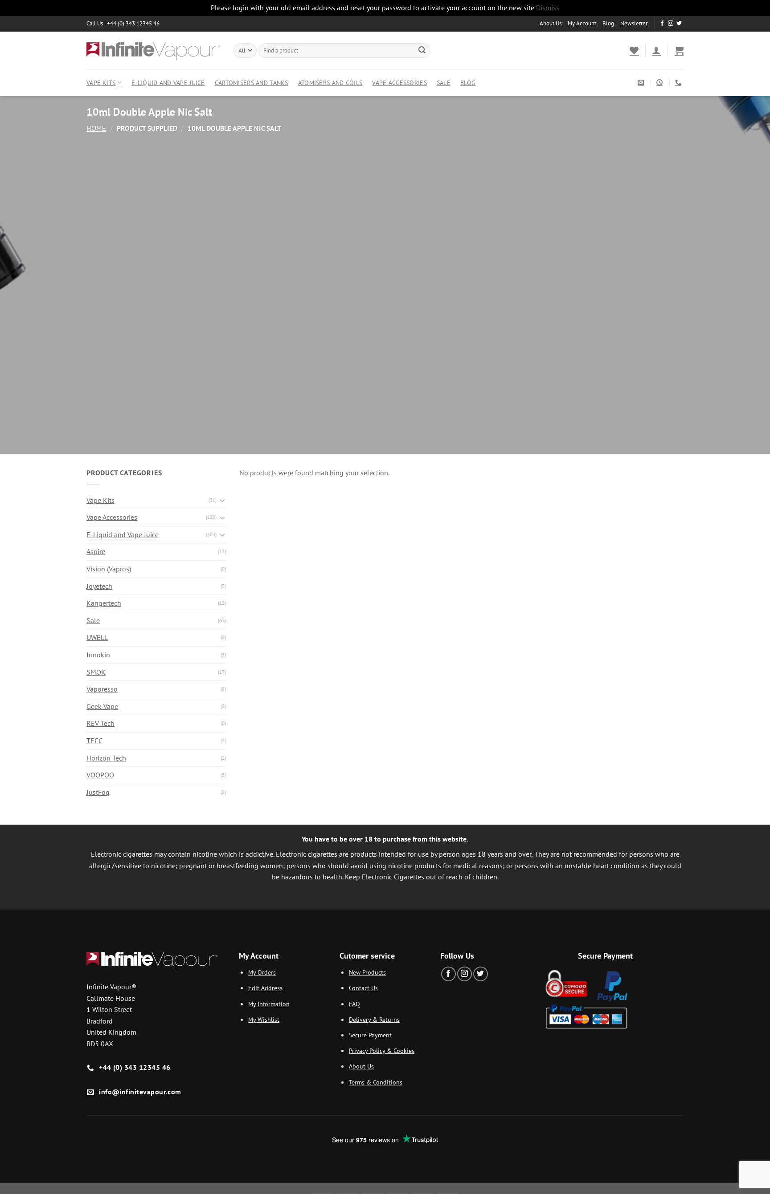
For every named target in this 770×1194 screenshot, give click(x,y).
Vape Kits (101, 82)
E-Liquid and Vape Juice (168, 82)
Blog (608, 23)
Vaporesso (102, 688)
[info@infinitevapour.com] (642, 82)
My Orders (262, 972)
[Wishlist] (634, 50)
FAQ (354, 1004)
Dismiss (547, 7)
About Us (550, 23)
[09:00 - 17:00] (660, 82)
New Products (367, 972)
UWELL (97, 637)
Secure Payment (370, 1035)
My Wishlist (263, 1019)
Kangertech (103, 603)
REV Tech (100, 723)
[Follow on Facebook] (662, 23)
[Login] (656, 50)
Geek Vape (102, 706)
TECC (94, 740)
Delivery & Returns (374, 1019)
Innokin (98, 654)
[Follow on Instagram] (670, 23)
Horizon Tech (106, 757)
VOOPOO (100, 774)
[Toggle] (222, 500)
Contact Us (363, 988)
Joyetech (99, 586)
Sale (444, 82)
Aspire (95, 551)
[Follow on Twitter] (679, 23)
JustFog (98, 792)
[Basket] (679, 50)
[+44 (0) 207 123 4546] (679, 82)
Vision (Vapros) (108, 568)
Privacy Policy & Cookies (381, 1050)
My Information (269, 1004)
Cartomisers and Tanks (251, 82)
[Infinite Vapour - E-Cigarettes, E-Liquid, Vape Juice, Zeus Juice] (153, 50)
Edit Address (265, 988)
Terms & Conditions (375, 1082)
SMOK (96, 672)
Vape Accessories (399, 82)
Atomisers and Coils (330, 82)
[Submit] (422, 50)
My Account (582, 23)
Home (96, 128)
